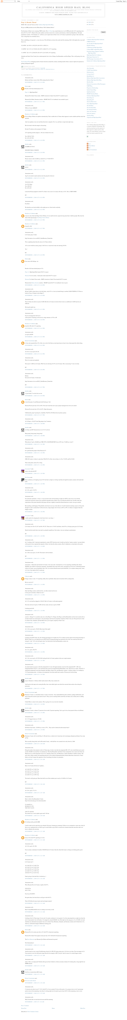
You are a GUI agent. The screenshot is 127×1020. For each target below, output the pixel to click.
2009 (89, 22)
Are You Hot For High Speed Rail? (95, 43)
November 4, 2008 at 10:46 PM (35, 369)
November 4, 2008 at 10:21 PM (35, 161)
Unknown (27, 576)
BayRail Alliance (91, 45)
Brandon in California (30, 114)
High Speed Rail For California (94, 55)
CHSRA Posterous (91, 41)
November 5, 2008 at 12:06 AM (35, 784)
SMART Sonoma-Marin (92, 94)
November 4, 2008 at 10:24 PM (35, 197)
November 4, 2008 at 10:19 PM (35, 110)
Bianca (89, 143)
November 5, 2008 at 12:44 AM (35, 926)
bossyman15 (28, 469)
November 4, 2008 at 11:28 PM (35, 610)
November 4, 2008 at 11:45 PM (35, 674)
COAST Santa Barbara (92, 70)
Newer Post (23, 1008)
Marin (33, 283)
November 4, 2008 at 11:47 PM (35, 688)
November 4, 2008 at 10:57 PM (35, 415)
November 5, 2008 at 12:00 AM (35, 743)
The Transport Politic (92, 109)
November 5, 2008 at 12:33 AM (35, 912)
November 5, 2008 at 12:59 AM (35, 993)
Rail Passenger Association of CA (94, 59)
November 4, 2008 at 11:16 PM (35, 584)
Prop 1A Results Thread (28, 22)
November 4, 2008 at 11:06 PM (35, 492)
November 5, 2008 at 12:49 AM (35, 966)
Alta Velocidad (90, 68)
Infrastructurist (90, 72)
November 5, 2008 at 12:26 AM (35, 878)
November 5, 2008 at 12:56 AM (35, 983)
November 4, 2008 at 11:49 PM (35, 704)
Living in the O (90, 74)
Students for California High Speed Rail (96, 61)
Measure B (27, 279)
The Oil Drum (90, 105)
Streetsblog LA (90, 97)
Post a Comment (25, 1005)
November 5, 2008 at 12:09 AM (35, 815)
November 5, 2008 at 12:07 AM (35, 792)
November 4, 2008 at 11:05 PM (35, 473)
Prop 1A (42, 69)
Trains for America (91, 113)
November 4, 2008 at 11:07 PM (35, 520)
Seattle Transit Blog (91, 90)
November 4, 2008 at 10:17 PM (35, 101)
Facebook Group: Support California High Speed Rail (95, 52)
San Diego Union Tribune (43, 217)
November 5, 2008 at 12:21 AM (35, 831)
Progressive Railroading (92, 88)
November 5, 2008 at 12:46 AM (35, 945)
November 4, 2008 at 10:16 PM (35, 82)
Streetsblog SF (90, 99)
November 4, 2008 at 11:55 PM (35, 721)
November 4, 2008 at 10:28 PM (35, 255)
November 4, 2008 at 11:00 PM (35, 423)
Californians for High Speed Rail (94, 47)
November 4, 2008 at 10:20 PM (35, 140)
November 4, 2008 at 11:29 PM (35, 622)
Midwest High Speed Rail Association (96, 78)
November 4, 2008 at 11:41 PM (35, 660)
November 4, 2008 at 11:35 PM (35, 643)
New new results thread (30, 980)
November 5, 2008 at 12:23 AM (35, 840)
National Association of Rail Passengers (96, 84)
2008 (89, 24)
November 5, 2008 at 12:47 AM (35, 955)
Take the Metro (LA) (91, 101)
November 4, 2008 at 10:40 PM (35, 319)
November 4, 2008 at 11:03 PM (35, 453)
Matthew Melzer (91, 145)
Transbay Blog (90, 115)
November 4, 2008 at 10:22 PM (35, 169)
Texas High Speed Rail (92, 103)
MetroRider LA (90, 76)
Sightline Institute (91, 92)
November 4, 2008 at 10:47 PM (35, 387)
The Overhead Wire (25, 61)
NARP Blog (89, 86)
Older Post (82, 1008)
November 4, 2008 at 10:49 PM (35, 395)
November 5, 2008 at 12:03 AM (35, 759)
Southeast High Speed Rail (93, 96)
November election (34, 69)
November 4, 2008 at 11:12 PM (35, 558)
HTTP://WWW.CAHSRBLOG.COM (63, 14)
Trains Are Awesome (91, 111)
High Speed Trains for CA (93, 57)
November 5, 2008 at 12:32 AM (35, 903)
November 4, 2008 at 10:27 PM (35, 228)
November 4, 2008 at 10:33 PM (35, 309)
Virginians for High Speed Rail (94, 117)
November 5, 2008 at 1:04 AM (34, 1002)
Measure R (27, 275)
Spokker (27, 144)
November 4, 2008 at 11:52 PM (35, 712)
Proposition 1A (50, 69)
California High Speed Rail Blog (63, 7)
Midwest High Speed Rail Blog (94, 80)
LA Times (50, 31)
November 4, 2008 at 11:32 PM (35, 631)
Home (53, 1008)
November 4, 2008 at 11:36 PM (35, 652)
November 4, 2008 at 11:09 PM (35, 536)
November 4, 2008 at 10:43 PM (35, 328)
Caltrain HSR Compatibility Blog (95, 49)
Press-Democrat (30, 939)
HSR (27, 69)
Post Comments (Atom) (33, 1011)
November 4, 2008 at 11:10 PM (35, 546)
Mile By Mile (90, 82)
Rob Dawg (27, 477)
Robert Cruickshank (29, 340)
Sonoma (37, 283)
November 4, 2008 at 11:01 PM (35, 444)
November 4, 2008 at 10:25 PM (35, 209)
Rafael (26, 86)
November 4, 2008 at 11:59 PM (35, 729)
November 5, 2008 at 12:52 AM (35, 974)
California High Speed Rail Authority (95, 39)
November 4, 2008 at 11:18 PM (35, 595)
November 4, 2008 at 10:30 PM (35, 285)
